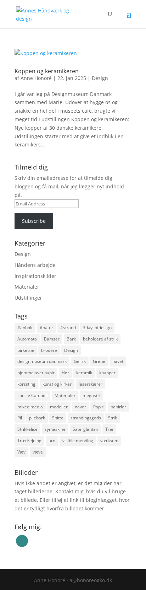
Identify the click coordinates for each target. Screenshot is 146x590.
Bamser (52, 339)
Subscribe (34, 221)
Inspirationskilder (35, 276)
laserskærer (90, 384)
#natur (46, 327)
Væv (21, 452)
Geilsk (80, 361)
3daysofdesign (97, 327)
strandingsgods (86, 418)
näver (80, 407)
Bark (71, 339)
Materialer (27, 286)
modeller (59, 407)
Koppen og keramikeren (47, 71)
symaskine (55, 429)
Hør (65, 373)
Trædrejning (29, 441)
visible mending (77, 441)
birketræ (25, 350)
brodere (49, 350)
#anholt (25, 327)
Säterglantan (85, 429)
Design (100, 78)
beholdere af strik (100, 339)
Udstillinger (28, 297)
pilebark (37, 418)
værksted (109, 441)
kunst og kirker (57, 384)
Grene (99, 361)
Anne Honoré (36, 78)
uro (52, 441)
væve (38, 452)
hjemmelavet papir (36, 373)
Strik (112, 418)
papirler (118, 407)
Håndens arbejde (35, 265)
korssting (26, 384)
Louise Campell (32, 395)
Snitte (57, 418)
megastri (91, 395)
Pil (19, 418)
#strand (68, 327)
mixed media (30, 407)
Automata (27, 339)
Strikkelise (27, 429)
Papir (98, 407)
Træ (109, 429)
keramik (84, 373)
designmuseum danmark (42, 361)
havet (117, 361)
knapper (107, 373)
